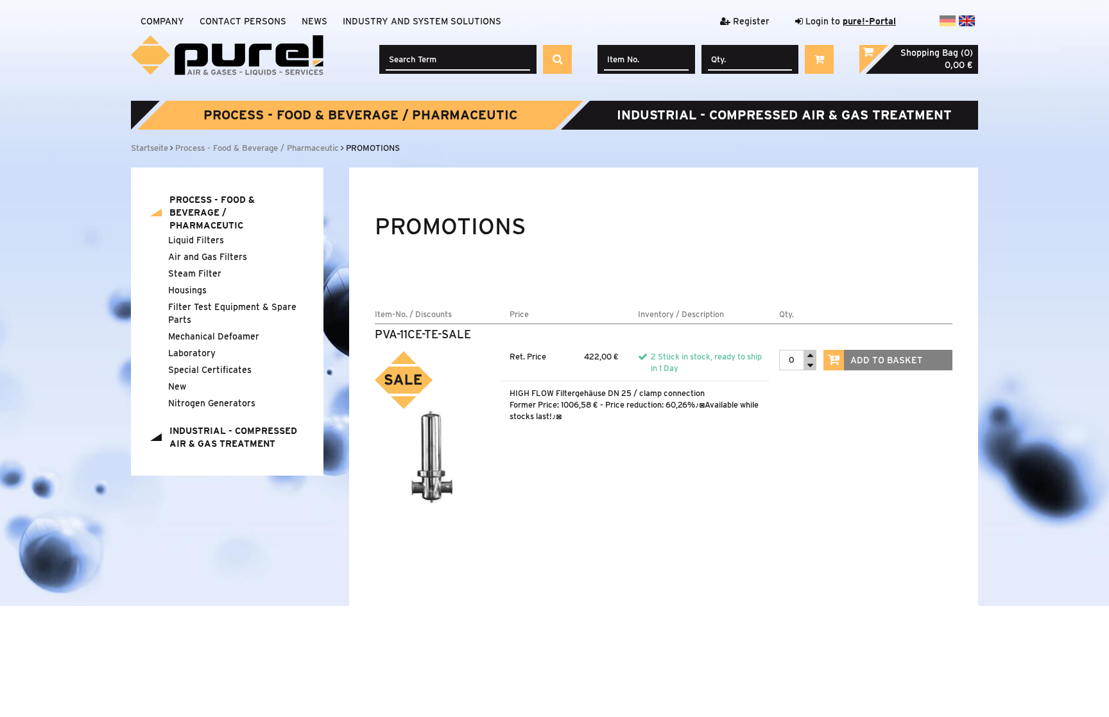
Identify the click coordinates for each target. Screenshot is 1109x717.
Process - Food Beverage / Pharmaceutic (360, 115)
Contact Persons (243, 21)
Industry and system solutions (422, 21)
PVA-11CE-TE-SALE (423, 334)
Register (749, 21)
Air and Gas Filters (207, 257)
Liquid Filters (196, 240)
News (314, 21)
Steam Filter (194, 273)
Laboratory (192, 353)
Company (162, 21)
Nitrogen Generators (211, 403)
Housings (187, 290)
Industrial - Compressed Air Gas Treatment (784, 115)
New (177, 386)
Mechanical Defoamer (213, 336)
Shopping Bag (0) (936, 53)
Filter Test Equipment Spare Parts (232, 313)
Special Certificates (210, 370)
